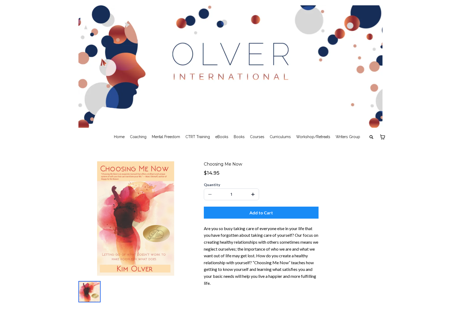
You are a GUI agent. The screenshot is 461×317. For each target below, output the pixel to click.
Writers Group (348, 137)
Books (239, 137)
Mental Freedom (166, 137)
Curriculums (280, 137)
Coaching (138, 137)
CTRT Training (197, 137)
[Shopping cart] (382, 137)
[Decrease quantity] (210, 194)
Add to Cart (261, 212)
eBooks (221, 137)
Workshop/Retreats (313, 137)
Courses (257, 137)
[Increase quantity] (253, 194)
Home (119, 137)
